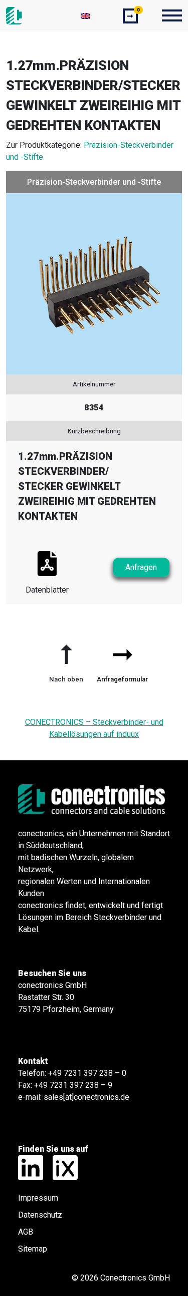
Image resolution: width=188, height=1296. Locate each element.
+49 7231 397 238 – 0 (87, 1073)
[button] (66, 659)
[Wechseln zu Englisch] (85, 15)
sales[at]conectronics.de (86, 1097)
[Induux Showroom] (61, 1167)
